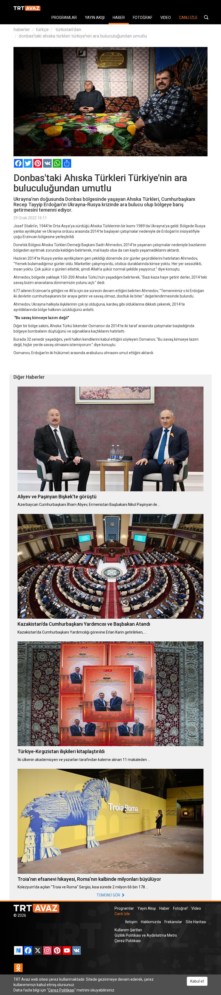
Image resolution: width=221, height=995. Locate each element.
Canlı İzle (122, 914)
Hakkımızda (151, 922)
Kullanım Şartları (128, 930)
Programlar (124, 908)
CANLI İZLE (188, 17)
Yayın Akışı (146, 908)
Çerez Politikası (128, 941)
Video (196, 908)
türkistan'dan (67, 29)
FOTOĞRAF (142, 17)
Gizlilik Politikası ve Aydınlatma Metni (146, 935)
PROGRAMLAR (64, 17)
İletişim (131, 922)
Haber (164, 908)
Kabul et (197, 981)
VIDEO (165, 17)
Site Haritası (196, 922)
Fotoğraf (180, 908)
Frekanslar (173, 922)
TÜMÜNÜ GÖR (108, 895)
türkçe (42, 29)
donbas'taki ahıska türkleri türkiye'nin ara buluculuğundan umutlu (83, 36)
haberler (21, 29)
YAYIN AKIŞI (95, 17)
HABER (119, 17)
